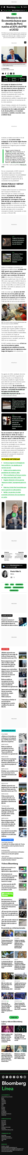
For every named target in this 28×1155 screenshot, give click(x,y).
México (3, 1099)
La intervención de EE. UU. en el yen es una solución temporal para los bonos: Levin (9, 886)
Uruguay (3, 1109)
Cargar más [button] (14, 1017)
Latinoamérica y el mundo (6, 1096)
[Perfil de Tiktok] (21, 1077)
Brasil (2, 1098)
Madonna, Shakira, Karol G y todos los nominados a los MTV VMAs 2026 (20, 1056)
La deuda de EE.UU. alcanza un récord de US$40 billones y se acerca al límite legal (7, 964)
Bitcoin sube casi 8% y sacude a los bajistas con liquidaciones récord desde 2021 (7, 986)
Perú (14, 14)
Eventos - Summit (5, 1146)
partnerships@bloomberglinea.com (9, 1147)
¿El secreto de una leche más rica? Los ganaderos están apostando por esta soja (9, 914)
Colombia (3, 1102)
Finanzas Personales (5, 1127)
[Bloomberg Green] (14, 894)
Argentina (3, 1100)
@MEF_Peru (9, 152)
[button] (25, 42)
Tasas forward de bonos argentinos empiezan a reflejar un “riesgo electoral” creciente (20, 1006)
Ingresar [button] (25, 7)
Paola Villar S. (6, 68)
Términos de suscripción (6, 1138)
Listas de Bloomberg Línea (7, 1129)
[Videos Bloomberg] (14, 864)
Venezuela (3, 1103)
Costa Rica (3, 1111)
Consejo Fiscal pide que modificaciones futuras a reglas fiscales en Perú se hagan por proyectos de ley (18, 404)
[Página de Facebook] (3, 1077)
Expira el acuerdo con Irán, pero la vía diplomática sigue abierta (9, 869)
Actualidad (3, 1124)
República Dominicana (6, 1113)
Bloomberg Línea (14, 590)
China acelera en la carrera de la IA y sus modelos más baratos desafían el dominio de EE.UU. (8, 799)
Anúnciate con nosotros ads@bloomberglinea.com (12, 1148)
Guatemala (3, 1115)
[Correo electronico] (11, 577)
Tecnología (3, 1139)
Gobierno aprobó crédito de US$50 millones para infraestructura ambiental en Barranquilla (19, 944)
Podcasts (3, 1128)
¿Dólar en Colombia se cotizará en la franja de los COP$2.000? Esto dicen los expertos (8, 738)
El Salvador (3, 1112)
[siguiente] (25, 556)
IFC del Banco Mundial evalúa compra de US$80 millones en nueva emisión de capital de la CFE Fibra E (19, 965)
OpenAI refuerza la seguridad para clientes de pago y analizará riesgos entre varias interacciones (9, 811)
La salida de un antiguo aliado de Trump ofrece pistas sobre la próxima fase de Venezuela (13, 846)
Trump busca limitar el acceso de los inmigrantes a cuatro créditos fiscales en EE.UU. (8, 703)
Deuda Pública (19, 584)
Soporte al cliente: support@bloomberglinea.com (12, 1150)
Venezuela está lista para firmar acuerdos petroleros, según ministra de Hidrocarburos (9, 693)
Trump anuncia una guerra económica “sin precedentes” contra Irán (7, 942)
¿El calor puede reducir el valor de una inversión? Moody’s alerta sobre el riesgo (9, 922)
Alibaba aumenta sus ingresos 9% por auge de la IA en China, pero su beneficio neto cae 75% (9, 655)
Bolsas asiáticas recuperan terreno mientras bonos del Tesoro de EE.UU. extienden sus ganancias (9, 683)
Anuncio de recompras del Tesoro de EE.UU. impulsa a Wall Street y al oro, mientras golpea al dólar (9, 762)
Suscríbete (3, 1135)
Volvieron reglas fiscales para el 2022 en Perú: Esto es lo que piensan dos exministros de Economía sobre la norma (18, 422)
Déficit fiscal (7, 587)
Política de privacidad (6, 1136)
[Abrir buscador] (22, 7)
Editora (12, 574)
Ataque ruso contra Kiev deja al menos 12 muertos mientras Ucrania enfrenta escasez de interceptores (9, 672)
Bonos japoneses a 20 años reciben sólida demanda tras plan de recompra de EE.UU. (19, 556)
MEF (7, 584)
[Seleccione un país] (4, 7)
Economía (3, 1120)
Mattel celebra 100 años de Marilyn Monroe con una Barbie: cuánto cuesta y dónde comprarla (6, 1038)
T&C (2, 1140)
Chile (2, 1104)
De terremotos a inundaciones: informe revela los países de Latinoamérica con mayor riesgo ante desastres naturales (9, 904)
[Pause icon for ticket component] (2, 10)
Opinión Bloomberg (7, 839)
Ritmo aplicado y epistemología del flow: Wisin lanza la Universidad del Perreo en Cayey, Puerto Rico (6, 1057)
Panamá (3, 1108)
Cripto (2, 1125)
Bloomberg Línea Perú (18, 587)
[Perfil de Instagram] (14, 1077)
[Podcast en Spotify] (25, 1077)
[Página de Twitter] (7, 1077)
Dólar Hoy (3, 1123)
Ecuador (3, 1107)
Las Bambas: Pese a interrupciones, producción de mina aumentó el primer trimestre (17, 257)
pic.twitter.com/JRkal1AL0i (18, 162)
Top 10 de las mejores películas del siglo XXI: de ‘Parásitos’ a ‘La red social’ (20, 1037)
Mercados (3, 1122)
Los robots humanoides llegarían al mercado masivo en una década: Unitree (9, 833)
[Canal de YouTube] (10, 1077)
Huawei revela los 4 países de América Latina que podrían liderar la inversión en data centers (9, 622)
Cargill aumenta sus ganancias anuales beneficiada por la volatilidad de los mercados (20, 986)
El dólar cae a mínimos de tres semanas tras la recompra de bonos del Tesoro (9, 773)
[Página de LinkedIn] (17, 1077)
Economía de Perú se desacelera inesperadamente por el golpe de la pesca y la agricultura (8, 557)
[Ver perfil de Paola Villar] (5, 574)
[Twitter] (14, 577)
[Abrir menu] (2, 7)
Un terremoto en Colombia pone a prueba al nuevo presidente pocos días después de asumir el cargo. (9, 877)
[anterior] (2, 556)
